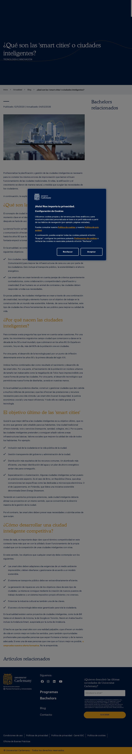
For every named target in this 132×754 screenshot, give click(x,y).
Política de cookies (67, 227)
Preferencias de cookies (85, 238)
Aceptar (91, 251)
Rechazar (68, 251)
